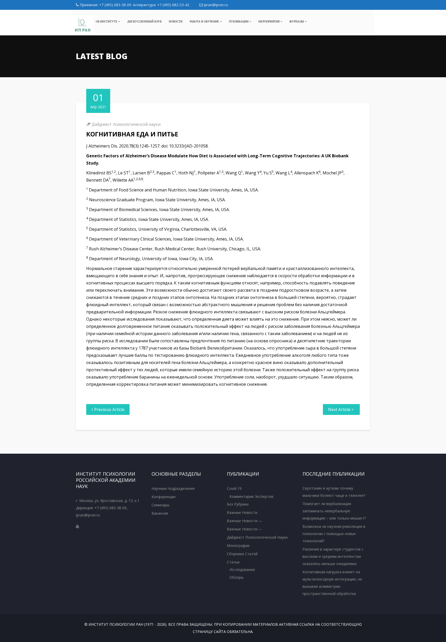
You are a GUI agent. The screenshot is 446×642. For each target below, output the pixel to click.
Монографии (238, 545)
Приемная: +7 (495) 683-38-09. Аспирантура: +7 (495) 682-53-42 (134, 4)
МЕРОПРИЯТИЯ (269, 21)
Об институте (107, 21)
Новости (175, 21)
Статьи (233, 562)
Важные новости (242, 512)
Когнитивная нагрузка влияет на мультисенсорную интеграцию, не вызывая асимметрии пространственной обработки (332, 582)
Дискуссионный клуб (144, 21)
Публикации (239, 21)
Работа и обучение (205, 21)
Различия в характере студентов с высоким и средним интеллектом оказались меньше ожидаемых (332, 556)
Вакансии (160, 513)
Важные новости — (244, 520)
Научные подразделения (173, 488)
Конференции (164, 496)
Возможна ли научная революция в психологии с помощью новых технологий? (333, 533)
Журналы (297, 21)
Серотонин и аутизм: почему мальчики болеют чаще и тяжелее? (333, 492)
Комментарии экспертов (251, 496)
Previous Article (109, 409)
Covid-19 (234, 488)
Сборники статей (242, 553)
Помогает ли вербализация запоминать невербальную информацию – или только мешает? (334, 511)
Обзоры (236, 577)
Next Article (339, 409)
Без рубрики (238, 504)
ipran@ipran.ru (215, 4)
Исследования (242, 569)
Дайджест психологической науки (126, 124)
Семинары (160, 504)
